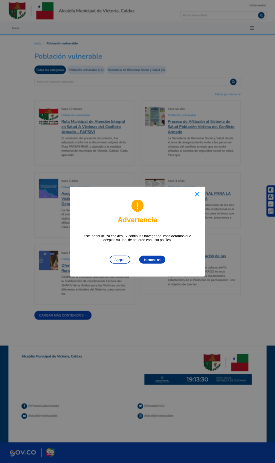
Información (152, 259)
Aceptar (120, 259)
